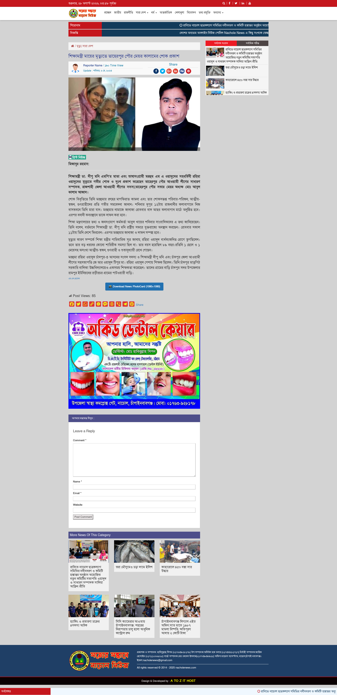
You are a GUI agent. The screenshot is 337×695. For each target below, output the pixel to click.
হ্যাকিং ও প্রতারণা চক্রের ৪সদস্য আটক (85, 623)
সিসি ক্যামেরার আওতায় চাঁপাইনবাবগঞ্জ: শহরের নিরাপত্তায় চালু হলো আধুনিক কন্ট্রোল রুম (133, 627)
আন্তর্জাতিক (166, 13)
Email (77, 493)
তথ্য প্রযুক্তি (204, 13)
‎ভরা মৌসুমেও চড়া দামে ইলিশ (134, 567)
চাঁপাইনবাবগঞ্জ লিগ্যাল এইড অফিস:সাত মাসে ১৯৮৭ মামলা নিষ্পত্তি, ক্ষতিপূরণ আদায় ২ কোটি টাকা (178, 627)
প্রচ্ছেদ (107, 13)
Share (139, 305)
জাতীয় (117, 13)
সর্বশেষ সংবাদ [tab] (221, 43)
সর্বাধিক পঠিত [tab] (252, 43)
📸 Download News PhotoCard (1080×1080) (134, 286)
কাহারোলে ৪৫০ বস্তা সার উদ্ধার (176, 569)
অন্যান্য (217, 13)
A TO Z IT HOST (183, 681)
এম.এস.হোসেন (74, 278)
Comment (79, 440)
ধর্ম (153, 13)
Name (77, 481)
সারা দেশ (141, 13)
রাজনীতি (128, 13)
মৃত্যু (79, 46)
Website (77, 505)
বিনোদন (191, 13)
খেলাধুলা (179, 13)
